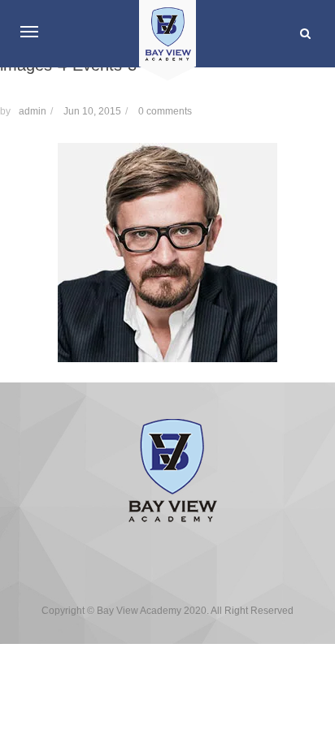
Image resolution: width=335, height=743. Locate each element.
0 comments (165, 111)
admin (32, 111)
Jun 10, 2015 (92, 111)
